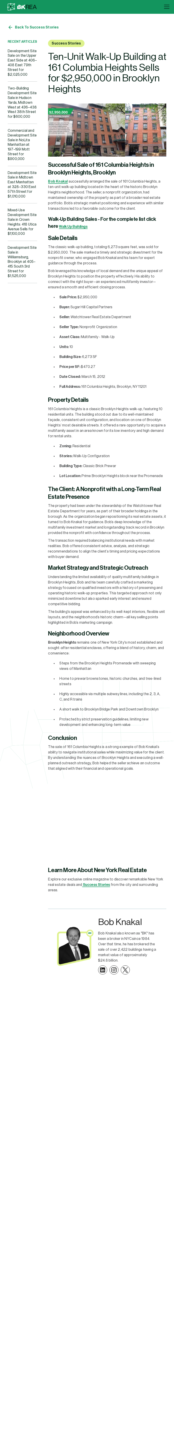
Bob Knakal (58, 181)
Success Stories (66, 43)
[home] (22, 7)
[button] (165, 6)
